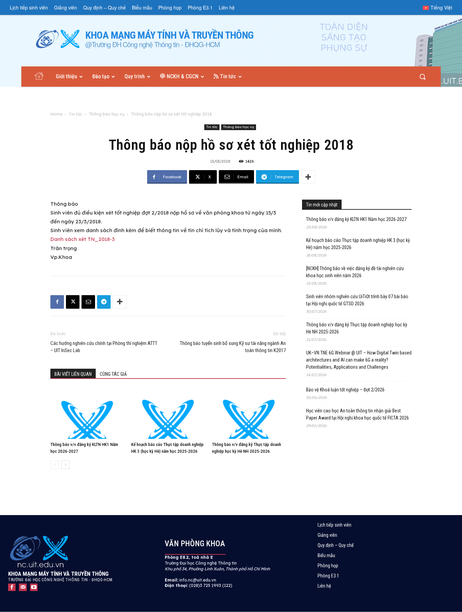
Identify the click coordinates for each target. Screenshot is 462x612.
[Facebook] (57, 302)
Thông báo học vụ (106, 114)
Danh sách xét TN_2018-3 (82, 239)
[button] (422, 76)
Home (56, 114)
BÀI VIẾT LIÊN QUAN (73, 374)
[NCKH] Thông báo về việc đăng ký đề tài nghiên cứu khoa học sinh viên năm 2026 (355, 272)
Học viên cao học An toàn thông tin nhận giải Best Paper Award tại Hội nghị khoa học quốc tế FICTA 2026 (357, 414)
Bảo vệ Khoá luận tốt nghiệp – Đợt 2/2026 (345, 389)
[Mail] (22, 587)
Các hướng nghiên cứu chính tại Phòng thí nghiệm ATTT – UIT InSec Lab (103, 346)
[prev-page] (54, 465)
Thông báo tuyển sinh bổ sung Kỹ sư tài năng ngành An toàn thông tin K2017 (233, 346)
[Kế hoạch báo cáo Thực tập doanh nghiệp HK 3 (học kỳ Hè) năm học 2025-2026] (168, 413)
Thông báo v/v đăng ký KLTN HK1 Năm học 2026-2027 (356, 219)
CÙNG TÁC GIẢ (113, 374)
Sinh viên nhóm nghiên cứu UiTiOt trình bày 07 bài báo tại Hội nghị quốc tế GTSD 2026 (357, 300)
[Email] (88, 302)
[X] (72, 302)
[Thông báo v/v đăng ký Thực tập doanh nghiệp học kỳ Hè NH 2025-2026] (249, 413)
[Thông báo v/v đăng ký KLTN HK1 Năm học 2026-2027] (87, 413)
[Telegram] (104, 302)
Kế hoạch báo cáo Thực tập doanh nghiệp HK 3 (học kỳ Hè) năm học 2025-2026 (358, 244)
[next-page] (65, 465)
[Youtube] (34, 587)
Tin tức (75, 114)
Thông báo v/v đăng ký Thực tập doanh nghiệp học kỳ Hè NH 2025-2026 (356, 328)
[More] (308, 177)
